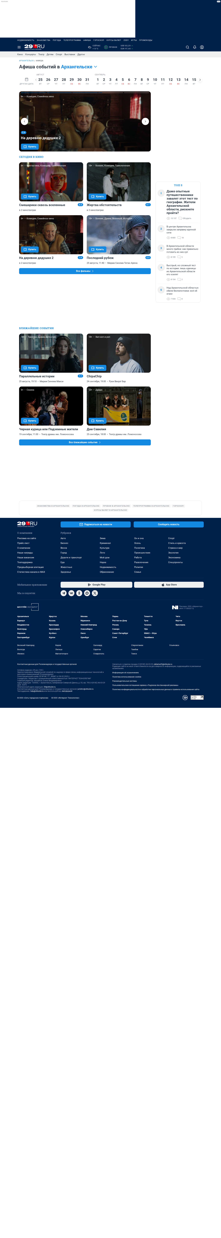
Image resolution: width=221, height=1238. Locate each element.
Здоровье (66, 572)
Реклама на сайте (26, 538)
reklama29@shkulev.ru (163, 664)
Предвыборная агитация (30, 567)
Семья (137, 572)
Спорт (59, 54)
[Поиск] (187, 47)
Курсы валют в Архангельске (110, 510)
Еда (62, 562)
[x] (95, 593)
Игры (134, 40)
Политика (139, 548)
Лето (102, 552)
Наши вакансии (25, 557)
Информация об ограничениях (125, 673)
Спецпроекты (175, 562)
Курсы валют (114, 40)
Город (64, 552)
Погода (57, 40)
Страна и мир (175, 548)
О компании (23, 548)
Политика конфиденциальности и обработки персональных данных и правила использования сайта (155, 689)
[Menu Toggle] (19, 47)
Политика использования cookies (126, 677)
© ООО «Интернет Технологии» (65, 698)
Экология (173, 552)
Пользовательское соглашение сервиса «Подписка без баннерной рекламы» (145, 685)
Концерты (30, 54)
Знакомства (43, 40)
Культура (104, 548)
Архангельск (26, 61)
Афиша (87, 40)
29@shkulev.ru (50, 687)
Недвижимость (25, 40)
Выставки (69, 54)
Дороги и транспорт (71, 557)
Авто (63, 538)
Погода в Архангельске (86, 506)
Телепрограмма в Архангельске (151, 506)
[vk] (71, 593)
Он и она (139, 538)
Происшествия (142, 552)
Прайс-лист (23, 543)
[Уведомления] (194, 47)
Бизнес (64, 543)
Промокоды (145, 40)
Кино (20, 54)
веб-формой (67, 691)
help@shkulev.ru (37, 691)
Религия (138, 567)
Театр (41, 54)
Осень (137, 543)
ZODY (126, 40)
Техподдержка (24, 562)
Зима (102, 538)
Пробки (111, 47)
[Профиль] (202, 47)
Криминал (105, 543)
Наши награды (25, 552)
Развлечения (141, 562)
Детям (50, 54)
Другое (81, 54)
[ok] (79, 593)
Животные (66, 567)
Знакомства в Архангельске (53, 506)
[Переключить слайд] (36, 80)
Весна (64, 548)
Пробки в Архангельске (116, 506)
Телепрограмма (72, 40)
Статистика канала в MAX (31, 572)
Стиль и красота (177, 543)
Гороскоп (98, 40)
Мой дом (104, 557)
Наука (103, 562)
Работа (138, 557)
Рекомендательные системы (124, 681)
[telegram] (64, 593)
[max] (87, 593)
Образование (107, 572)
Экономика (174, 557)
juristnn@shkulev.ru (86, 689)
